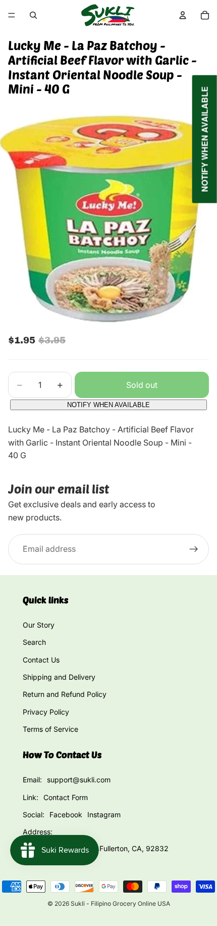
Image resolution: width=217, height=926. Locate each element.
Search (34, 642)
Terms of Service (50, 729)
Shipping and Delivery (59, 677)
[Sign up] (193, 549)
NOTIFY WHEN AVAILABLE (108, 405)
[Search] (33, 15)
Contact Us (41, 659)
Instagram (104, 814)
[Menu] (11, 15)
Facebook (65, 814)
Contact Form (65, 797)
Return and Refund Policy (64, 694)
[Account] (183, 15)
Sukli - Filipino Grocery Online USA (120, 903)
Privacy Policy (46, 712)
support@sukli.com (79, 779)
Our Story (39, 625)
